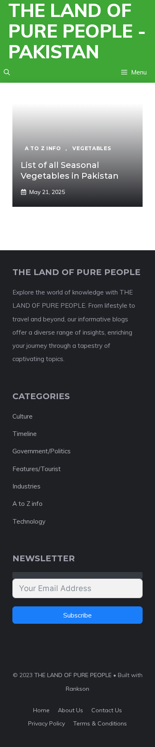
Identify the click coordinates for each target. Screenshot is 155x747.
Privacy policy (46, 723)
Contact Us (106, 710)
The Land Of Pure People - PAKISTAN (77, 31)
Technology (28, 521)
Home (41, 710)
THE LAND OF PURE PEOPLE (73, 675)
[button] (7, 72)
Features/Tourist (36, 469)
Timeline (24, 434)
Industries (26, 486)
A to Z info (27, 504)
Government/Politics (41, 451)
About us (70, 710)
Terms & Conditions (100, 723)
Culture (22, 416)
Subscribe (77, 615)
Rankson (77, 688)
